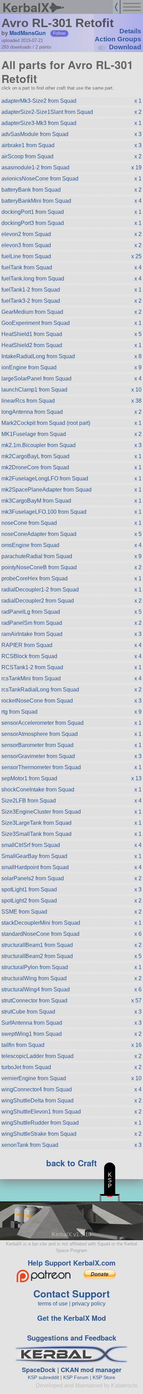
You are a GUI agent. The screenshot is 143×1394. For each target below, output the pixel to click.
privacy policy (89, 1304)
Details (130, 31)
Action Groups (118, 39)
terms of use (53, 1304)
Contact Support (71, 1293)
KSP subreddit (43, 1377)
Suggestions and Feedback (71, 1338)
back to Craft (71, 1163)
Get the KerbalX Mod (71, 1318)
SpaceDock (39, 1369)
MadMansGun (27, 33)
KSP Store (104, 1377)
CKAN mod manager (91, 1369)
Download (125, 47)
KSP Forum (76, 1377)
